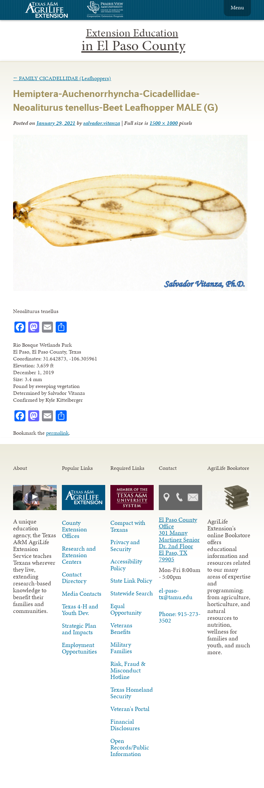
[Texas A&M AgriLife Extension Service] (50, 11)
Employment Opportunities (79, 648)
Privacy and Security (125, 545)
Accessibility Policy (126, 564)
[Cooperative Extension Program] (124, 10)
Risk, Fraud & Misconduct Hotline (127, 670)
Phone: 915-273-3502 (179, 617)
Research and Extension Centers (79, 555)
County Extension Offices (74, 529)
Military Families (121, 647)
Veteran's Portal (130, 709)
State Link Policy (131, 580)
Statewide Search (131, 593)
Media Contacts (81, 594)
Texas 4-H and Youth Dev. (80, 609)
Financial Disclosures (125, 724)
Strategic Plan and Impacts (79, 629)
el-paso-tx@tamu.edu (175, 593)
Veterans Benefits (121, 628)
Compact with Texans (127, 526)
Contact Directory (74, 577)
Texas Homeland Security (131, 693)
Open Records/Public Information (129, 747)
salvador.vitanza (101, 123)
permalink (57, 433)
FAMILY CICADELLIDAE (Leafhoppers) (62, 78)
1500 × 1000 (164, 123)
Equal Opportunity (125, 609)
